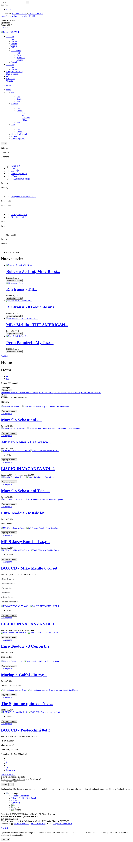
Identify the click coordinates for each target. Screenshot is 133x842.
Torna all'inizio (8, 774)
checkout (4, 27)
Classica (11, 46)
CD (12, 39)
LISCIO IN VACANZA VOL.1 (28, 624)
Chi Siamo (15, 800)
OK (4, 143)
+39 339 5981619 (35, 14)
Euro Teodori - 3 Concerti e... (26, 646)
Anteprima (6, 413)
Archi (19, 55)
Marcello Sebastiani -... (21, 419)
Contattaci (15, 803)
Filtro (4, 395)
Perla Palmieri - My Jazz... (30, 342)
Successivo (11, 770)
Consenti (5, 840)
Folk (10, 64)
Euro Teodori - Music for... (24, 513)
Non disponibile (19, 217)
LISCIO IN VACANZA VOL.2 (28, 468)
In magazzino (19, 214)
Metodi (14, 43)
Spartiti (14, 41)
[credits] (4, 828)
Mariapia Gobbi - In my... (24, 674)
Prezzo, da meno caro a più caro (61, 392)
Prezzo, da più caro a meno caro (88, 392)
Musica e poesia (12, 74)
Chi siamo (10, 78)
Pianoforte (21, 57)
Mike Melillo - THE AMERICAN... (37, 324)
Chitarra (20, 60)
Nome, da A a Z (26, 392)
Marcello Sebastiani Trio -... (25, 490)
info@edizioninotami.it (62, 823)
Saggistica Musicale (14, 71)
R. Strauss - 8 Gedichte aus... (31, 307)
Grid (8, 376)
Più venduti (6, 392)
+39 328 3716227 (19, 14)
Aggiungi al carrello (14, 280)
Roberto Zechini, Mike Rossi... (33, 271)
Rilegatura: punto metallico (23, 197)
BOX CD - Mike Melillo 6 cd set (29, 568)
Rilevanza (6, 390)
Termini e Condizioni (20, 796)
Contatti (9, 81)
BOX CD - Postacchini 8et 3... (27, 730)
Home (8, 90)
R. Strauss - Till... (21, 289)
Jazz (10, 36)
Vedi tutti (4, 356)
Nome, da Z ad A (40, 392)
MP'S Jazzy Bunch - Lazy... (25, 541)
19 (7, 768)
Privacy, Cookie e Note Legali (23, 798)
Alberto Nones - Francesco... (26, 442)
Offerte (9, 76)
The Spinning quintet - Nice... (27, 703)
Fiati (18, 53)
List (7, 379)
